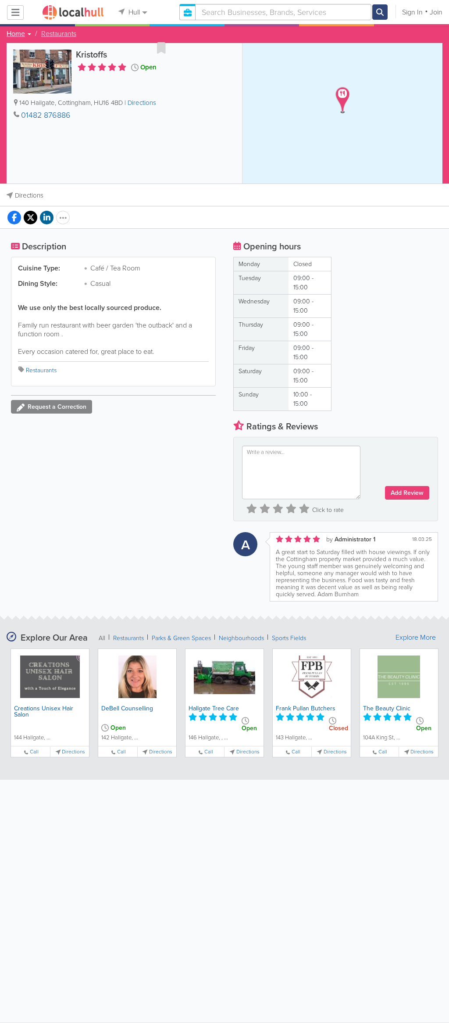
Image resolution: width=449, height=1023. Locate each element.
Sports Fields (289, 638)
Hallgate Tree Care (214, 708)
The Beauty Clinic (386, 708)
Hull (133, 12)
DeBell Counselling (127, 708)
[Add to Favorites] (161, 48)
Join (436, 12)
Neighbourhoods (241, 638)
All (102, 638)
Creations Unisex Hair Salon (43, 711)
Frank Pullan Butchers (305, 708)
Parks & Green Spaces (181, 638)
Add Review (407, 492)
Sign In (412, 12)
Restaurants (58, 33)
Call (34, 752)
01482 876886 (46, 115)
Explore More (416, 637)
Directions (142, 103)
